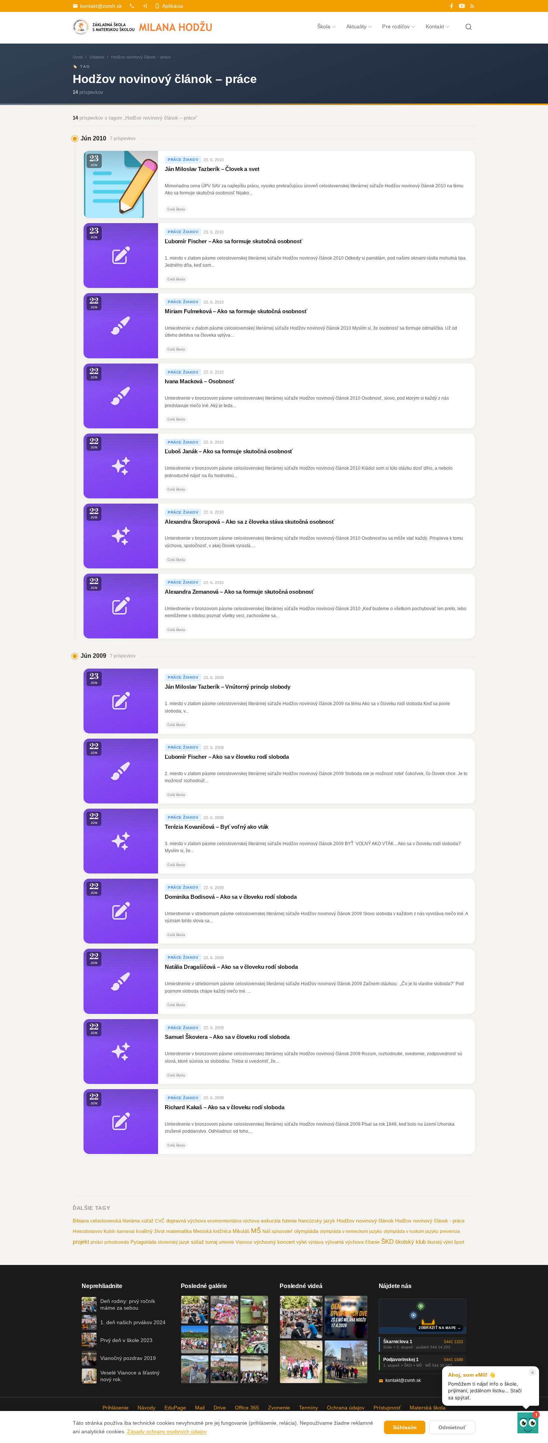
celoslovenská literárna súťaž (122, 1221)
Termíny (308, 1408)
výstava (316, 1242)
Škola (324, 26)
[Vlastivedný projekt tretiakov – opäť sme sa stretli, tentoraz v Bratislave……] (254, 1339)
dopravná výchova (186, 1221)
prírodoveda (116, 1242)
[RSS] (472, 6)
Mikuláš (241, 1231)
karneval (126, 1231)
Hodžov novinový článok (365, 1221)
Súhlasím (404, 1427)
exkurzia (271, 1221)
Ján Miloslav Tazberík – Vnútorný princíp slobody (227, 686)
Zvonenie (279, 1408)
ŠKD (387, 1241)
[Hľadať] (468, 27)
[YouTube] (462, 6)
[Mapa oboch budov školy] (423, 1316)
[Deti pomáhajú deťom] (254, 1309)
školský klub (410, 1242)
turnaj (211, 1242)
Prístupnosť (387, 1408)
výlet (301, 1242)
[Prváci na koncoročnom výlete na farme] (195, 1369)
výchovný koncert (274, 1242)
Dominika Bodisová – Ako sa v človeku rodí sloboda (231, 897)
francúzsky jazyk (316, 1221)
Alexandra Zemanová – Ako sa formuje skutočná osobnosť (239, 592)
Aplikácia (172, 6)
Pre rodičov (396, 26)
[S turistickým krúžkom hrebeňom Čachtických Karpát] (301, 1361)
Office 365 (247, 1408)
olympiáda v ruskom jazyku (411, 1231)
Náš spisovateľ (277, 1231)
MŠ (256, 1230)
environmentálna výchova (233, 1221)
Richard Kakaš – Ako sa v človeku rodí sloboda (224, 1107)
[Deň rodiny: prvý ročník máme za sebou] (195, 1309)
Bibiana (81, 1221)
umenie (226, 1242)
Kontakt (435, 26)
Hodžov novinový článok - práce (429, 1221)
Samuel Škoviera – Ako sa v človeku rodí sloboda (227, 1037)
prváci (97, 1242)
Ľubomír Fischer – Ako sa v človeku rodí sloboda (227, 757)
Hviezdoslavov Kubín (94, 1231)
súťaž (197, 1242)
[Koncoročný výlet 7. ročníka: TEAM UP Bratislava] (254, 1369)
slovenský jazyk (173, 1242)
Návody (146, 1408)
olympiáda (306, 1231)
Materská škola (427, 1408)
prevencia (450, 1231)
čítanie (372, 1242)
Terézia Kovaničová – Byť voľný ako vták (216, 827)
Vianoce (244, 1242)
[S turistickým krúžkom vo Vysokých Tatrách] (224, 1339)
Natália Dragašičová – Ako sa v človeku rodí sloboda (231, 967)
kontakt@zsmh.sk (101, 6)
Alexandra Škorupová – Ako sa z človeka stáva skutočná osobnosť (249, 522)
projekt (81, 1242)
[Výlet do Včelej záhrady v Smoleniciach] (195, 1339)
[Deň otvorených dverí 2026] (346, 1317)
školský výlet (440, 1242)
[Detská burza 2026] (224, 1309)
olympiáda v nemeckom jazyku (351, 1231)
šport (459, 1242)
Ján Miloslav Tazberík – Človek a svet (212, 169)
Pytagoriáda (143, 1242)
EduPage (175, 1408)
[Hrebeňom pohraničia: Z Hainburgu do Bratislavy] (346, 1361)
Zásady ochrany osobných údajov (167, 1431)
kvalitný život (150, 1231)
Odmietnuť (452, 1427)
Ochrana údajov (346, 1408)
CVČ (160, 1221)
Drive (220, 1408)
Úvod (77, 57)
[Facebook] (451, 6)
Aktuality (356, 26)
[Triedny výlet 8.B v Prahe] (224, 1369)
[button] (528, 1423)
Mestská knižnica (212, 1231)
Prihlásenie (116, 1408)
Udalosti (96, 57)
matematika (179, 1231)
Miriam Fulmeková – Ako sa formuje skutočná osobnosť (236, 311)
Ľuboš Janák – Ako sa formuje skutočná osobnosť (229, 452)
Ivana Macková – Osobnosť (199, 381)
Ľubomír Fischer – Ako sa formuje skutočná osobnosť (233, 241)
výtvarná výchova (344, 1242)
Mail (200, 1408)
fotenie (289, 1221)
